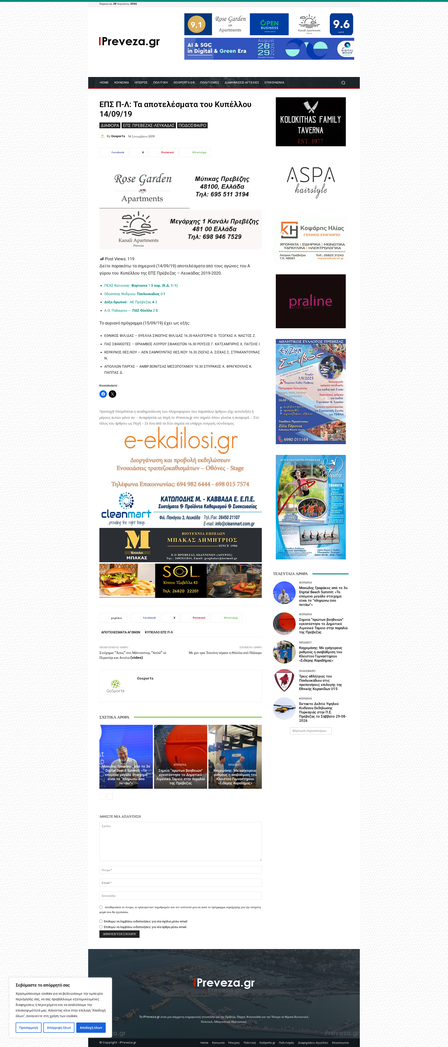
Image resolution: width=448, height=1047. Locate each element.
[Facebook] (323, 4)
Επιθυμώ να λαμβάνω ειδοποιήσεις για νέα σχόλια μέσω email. (146, 921)
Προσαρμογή (28, 1028)
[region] (60, 1007)
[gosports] (103, 136)
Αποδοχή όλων (91, 1028)
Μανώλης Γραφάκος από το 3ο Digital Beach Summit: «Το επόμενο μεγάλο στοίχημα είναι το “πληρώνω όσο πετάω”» (126, 774)
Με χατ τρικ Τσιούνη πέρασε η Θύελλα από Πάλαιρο (225, 653)
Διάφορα (110, 125)
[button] (343, 82)
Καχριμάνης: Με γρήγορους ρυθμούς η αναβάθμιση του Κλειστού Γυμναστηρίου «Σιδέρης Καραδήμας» (235, 776)
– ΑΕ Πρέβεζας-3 (130, 302)
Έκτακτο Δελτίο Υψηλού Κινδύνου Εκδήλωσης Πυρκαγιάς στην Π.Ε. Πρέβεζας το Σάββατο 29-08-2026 (322, 712)
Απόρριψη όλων (59, 1028)
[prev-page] (102, 796)
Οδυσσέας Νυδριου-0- (134, 294)
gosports (118, 136)
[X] (340, 4)
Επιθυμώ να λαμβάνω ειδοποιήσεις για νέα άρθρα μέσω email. (145, 927)
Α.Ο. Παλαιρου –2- (131, 310)
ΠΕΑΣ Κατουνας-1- (141, 285)
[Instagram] (334, 4)
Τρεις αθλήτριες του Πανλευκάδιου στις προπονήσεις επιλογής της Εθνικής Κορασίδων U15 (320, 682)
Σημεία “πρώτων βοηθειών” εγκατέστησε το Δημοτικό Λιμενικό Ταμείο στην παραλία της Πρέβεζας (180, 776)
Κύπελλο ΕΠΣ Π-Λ (159, 632)
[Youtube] (346, 4)
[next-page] (110, 796)
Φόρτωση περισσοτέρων (309, 731)
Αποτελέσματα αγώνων (120, 632)
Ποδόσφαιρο (192, 125)
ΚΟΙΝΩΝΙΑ (125, 760)
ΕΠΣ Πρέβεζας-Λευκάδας (149, 125)
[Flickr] (329, 4)
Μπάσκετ (234, 765)
